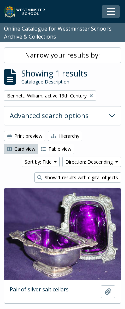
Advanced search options (49, 115)
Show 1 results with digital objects (80, 177)
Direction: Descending (89, 162)
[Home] (27, 11)
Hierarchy (68, 136)
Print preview (27, 136)
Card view (24, 149)
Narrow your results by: (62, 55)
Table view (59, 149)
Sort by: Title (39, 162)
